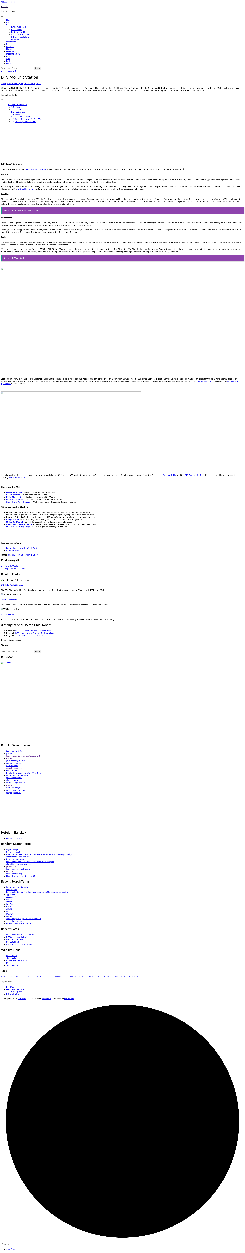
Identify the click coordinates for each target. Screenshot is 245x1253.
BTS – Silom (16, 30)
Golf (8, 59)
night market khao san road (18, 857)
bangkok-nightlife (14, 751)
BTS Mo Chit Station (17, 105)
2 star (6, 976)
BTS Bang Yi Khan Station (134, 976)
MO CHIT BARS (13, 550)
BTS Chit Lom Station (204, 381)
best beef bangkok (14, 788)
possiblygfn (11, 866)
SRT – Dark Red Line (20, 34)
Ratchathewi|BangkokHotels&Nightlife (23, 773)
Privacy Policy (12, 994)
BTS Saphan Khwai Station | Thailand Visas (34, 633)
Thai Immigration (13, 958)
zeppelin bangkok (14, 768)
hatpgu (9, 916)
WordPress (69, 999)
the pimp (10, 758)
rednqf (9, 902)
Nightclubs (11, 42)
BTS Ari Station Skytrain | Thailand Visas (33, 631)
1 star (2, 976)
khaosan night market (15, 783)
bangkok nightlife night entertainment (23, 756)
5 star (23, 976)
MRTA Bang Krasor (14, 940)
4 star (20, 976)
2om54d (10, 904)
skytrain (34, 555)
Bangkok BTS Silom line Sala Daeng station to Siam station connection (37, 892)
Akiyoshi (27, 976)
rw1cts (9, 911)
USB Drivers (11, 956)
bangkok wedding (38, 976)
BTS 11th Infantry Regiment (63, 976)
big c (46, 976)
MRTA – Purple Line (20, 37)
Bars (8, 56)
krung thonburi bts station (18, 775)
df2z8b (9, 909)
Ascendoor (46, 999)
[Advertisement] (122, 143)
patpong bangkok (14, 763)
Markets (10, 47)
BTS (8, 25)
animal (31, 976)
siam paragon (12, 766)
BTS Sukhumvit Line (27, 189)
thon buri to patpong (15, 859)
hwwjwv (10, 914)
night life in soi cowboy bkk (18, 864)
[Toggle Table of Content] (3, 100)
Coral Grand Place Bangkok (18, 502)
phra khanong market (15, 761)
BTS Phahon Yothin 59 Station (12, 585)
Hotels (9, 49)
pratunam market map (16, 790)
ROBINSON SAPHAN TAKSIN (19, 924)
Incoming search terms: (25, 122)
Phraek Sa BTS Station (9, 600)
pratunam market (14, 778)
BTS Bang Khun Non (121, 976)
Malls (8, 44)
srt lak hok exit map (15, 921)
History (18, 107)
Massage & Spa (13, 54)
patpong (10, 754)
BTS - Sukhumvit (8, 71)
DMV (8, 963)
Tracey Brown (7, 84)
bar (44, 976)
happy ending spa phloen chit (19, 869)
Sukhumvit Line (170, 475)
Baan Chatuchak (13, 495)
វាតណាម (9, 785)
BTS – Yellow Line (19, 32)
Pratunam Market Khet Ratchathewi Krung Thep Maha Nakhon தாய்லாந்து (39, 854)
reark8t (9, 899)
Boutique (50, 976)
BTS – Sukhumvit (19, 27)
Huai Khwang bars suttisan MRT (20, 876)
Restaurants (11, 51)
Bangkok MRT (12, 520)
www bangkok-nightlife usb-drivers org (23, 919)
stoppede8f (11, 897)
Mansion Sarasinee (14, 500)
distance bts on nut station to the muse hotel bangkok (30, 862)
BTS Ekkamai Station (194, 475)
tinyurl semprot (13, 852)
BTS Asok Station (84, 976)
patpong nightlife (13, 793)
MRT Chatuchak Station (35, 169)
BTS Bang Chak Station (108, 976)
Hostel (9, 64)
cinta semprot (12, 780)
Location (19, 110)
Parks (8, 61)
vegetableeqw (12, 850)
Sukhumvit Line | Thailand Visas (29, 636)
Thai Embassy (12, 965)
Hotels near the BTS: (24, 117)
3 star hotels (14, 976)
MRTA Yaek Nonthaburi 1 (17, 937)
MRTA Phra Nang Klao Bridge (19, 944)
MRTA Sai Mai (12, 942)
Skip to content (8, 2)
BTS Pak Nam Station (9, 614)
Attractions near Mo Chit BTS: (28, 119)
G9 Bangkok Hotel (14, 492)
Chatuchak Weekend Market (19, 524)
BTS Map (5, 7)
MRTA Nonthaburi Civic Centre (20, 935)
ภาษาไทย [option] (10, 1249)
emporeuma (11, 770)
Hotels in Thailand (14, 838)
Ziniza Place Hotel (14, 497)
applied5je (10, 894)
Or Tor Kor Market (14, 522)
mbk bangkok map (14, 874)
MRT (8, 22)
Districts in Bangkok (15, 989)
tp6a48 (9, 907)
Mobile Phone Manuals (16, 960)
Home (8, 20)
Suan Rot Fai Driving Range (18, 527)
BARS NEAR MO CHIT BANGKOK (21, 548)
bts (9, 555)
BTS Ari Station (75, 976)
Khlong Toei (16, 992)
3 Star (9, 976)
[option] (125, 1249)
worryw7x (10, 871)
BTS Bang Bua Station (95, 976)
